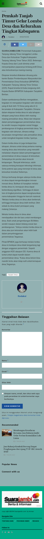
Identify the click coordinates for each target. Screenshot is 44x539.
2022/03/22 (24, 37)
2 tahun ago (20, 441)
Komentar (6, 330)
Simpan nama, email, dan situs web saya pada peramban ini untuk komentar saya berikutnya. (21, 396)
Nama (5, 360)
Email (5, 371)
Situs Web (6, 382)
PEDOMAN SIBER (23, 521)
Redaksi (11, 37)
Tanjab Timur (13, 275)
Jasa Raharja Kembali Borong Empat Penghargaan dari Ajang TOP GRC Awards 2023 (23, 449)
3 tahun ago (10, 455)
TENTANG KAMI (7, 521)
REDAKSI (36, 521)
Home (4, 11)
